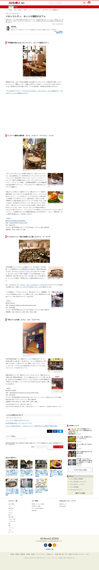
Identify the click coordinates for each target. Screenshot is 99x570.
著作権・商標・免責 (59, 554)
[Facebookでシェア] (55, 431)
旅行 (23, 3)
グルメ (10, 530)
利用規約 (33, 554)
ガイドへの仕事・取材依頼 (37, 508)
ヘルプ (87, 554)
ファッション (11, 527)
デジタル (10, 512)
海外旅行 (11, 6)
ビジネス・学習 (12, 519)
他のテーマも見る (80, 493)
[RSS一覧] (54, 545)
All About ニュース (63, 504)
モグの (11, 175)
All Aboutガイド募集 (36, 506)
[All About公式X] (50, 545)
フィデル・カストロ (29, 271)
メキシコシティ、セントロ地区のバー (48, 91)
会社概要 (12, 554)
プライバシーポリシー (40, 554)
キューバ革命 (29, 278)
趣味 (9, 525)
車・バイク (11, 532)
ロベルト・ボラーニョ (26, 285)
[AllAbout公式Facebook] (45, 545)
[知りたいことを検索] (84, 2)
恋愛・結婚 (11, 517)
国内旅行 (16, 6)
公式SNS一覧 (49, 549)
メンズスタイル (12, 521)
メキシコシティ (37, 9)
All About (10, 9)
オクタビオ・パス (14, 285)
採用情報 (17, 554)
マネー (10, 506)
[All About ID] (89, 2)
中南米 (25, 9)
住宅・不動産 (11, 504)
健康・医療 (11, 508)
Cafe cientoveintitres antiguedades (15, 220)
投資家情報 (22, 554)
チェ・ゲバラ (19, 271)
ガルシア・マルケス (39, 285)
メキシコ (30, 9)
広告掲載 (28, 554)
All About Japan (62, 506)
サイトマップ (82, 554)
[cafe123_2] (34, 153)
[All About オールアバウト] (14, 3)
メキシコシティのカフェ (30, 91)
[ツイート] (49, 431)
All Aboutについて (50, 554)
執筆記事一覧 (59, 32)
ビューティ (11, 510)
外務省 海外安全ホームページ (32, 406)
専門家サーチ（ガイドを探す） (38, 504)
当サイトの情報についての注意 (71, 554)
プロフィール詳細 (58, 31)
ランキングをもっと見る (80, 470)
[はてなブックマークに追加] (60, 431)
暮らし (10, 514)
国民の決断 (34, 510)
